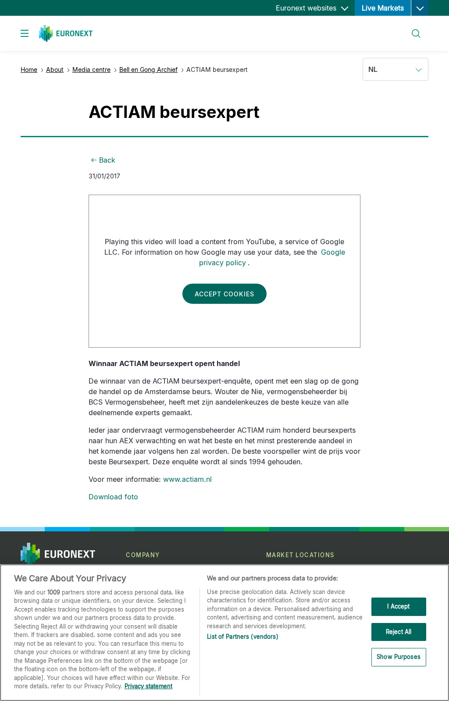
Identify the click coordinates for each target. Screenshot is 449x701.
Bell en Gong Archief (148, 69)
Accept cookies (224, 294)
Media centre (91, 69)
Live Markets (383, 8)
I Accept (398, 606)
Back (107, 160)
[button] (419, 8)
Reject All (398, 631)
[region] (224, 632)
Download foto (113, 496)
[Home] (66, 33)
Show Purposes (398, 656)
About (55, 69)
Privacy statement (148, 686)
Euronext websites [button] (307, 8)
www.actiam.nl (187, 479)
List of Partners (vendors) (242, 636)
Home (29, 69)
